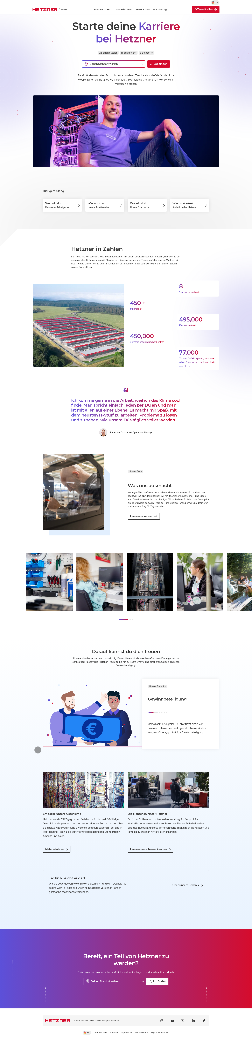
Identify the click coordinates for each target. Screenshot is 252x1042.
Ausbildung (160, 9)
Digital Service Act (160, 1032)
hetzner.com (101, 1032)
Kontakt (114, 1032)
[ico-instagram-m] (162, 1021)
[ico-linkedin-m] (193, 1021)
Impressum (126, 1032)
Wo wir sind (142, 9)
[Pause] (37, 749)
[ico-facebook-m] (204, 1021)
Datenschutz (141, 1032)
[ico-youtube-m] (172, 1021)
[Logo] (57, 1021)
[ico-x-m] (183, 1021)
